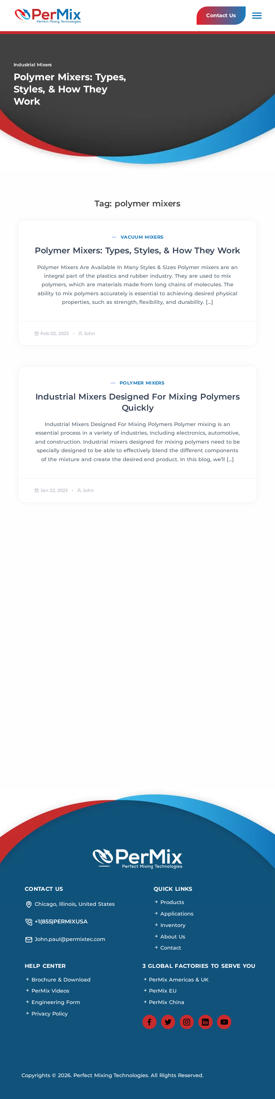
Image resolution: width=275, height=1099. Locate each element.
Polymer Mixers (142, 383)
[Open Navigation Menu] (257, 16)
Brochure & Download (60, 979)
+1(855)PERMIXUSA (202, 603)
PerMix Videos (49, 991)
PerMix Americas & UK (178, 979)
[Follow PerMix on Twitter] (168, 1022)
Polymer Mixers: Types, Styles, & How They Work (137, 250)
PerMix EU (162, 991)
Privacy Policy (49, 1013)
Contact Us (221, 15)
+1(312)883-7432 (202, 628)
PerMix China (166, 1002)
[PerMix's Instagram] (187, 1022)
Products (171, 902)
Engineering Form (55, 1002)
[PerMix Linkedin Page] (205, 1022)
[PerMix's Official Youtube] (224, 1022)
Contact (170, 948)
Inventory (172, 925)
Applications (176, 914)
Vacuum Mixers (142, 237)
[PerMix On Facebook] (150, 1022)
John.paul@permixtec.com (73, 603)
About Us (172, 936)
